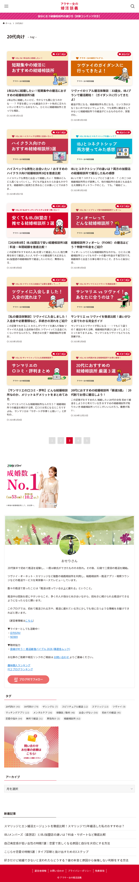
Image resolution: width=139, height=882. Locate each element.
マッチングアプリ (17, 712)
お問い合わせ (62, 657)
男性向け (53, 718)
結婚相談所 (72, 718)
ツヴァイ (119, 706)
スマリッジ (100, 706)
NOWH (14, 637)
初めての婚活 (111, 712)
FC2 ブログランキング (20, 669)
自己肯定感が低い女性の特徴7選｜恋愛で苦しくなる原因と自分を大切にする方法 (57, 843)
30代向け (31, 706)
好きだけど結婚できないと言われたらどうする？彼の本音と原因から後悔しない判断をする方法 (66, 860)
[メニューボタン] (6, 6)
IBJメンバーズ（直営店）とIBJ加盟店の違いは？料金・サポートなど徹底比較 (55, 834)
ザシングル (50, 706)
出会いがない (88, 712)
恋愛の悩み (14, 718)
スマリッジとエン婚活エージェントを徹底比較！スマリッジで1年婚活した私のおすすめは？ (64, 826)
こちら (29, 620)
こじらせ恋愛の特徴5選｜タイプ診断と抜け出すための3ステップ (46, 851)
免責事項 (99, 870)
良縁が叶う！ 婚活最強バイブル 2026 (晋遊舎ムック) (40, 649)
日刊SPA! (15, 633)
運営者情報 (40, 870)
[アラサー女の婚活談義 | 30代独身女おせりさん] (69, 6)
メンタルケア (42, 712)
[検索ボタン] (132, 6)
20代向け (13, 706)
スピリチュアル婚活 (75, 706)
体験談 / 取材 (65, 712)
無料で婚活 (34, 718)
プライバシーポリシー (79, 870)
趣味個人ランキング (19, 665)
